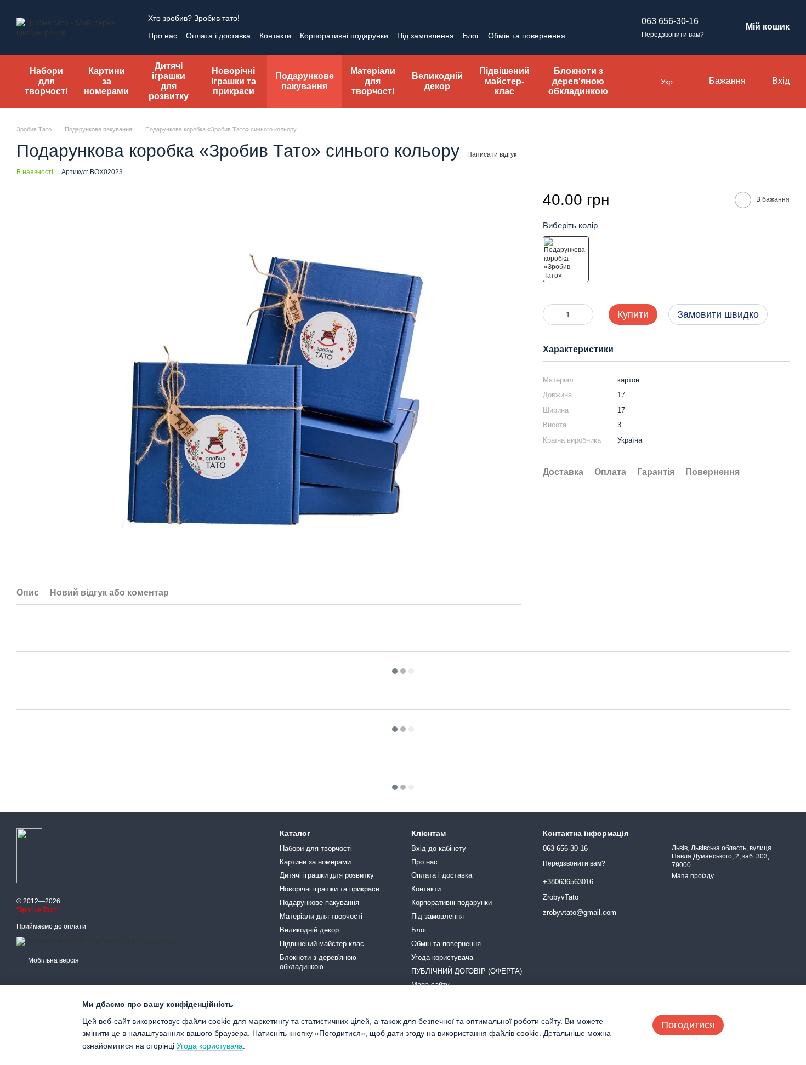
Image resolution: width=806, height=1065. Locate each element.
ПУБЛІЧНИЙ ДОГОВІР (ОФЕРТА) (466, 971)
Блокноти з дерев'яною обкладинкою (578, 81)
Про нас (162, 35)
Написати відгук (491, 154)
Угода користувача (442, 957)
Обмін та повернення (526, 35)
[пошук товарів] (641, 81)
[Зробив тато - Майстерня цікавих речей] (29, 856)
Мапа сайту (430, 985)
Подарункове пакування (304, 80)
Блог (471, 35)
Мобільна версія (52, 960)
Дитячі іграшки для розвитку (169, 81)
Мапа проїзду (693, 876)
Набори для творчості (46, 81)
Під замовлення (425, 35)
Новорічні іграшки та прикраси (233, 81)
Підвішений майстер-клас (504, 81)
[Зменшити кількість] (551, 314)
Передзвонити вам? (673, 34)
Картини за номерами (106, 81)
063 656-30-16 (670, 21)
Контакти (275, 35)
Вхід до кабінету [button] (438, 848)
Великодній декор (437, 80)
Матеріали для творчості (372, 81)
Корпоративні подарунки (344, 35)
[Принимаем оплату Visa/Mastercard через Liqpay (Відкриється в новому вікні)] (96, 940)
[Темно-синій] (566, 259)
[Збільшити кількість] (585, 314)
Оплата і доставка (218, 35)
